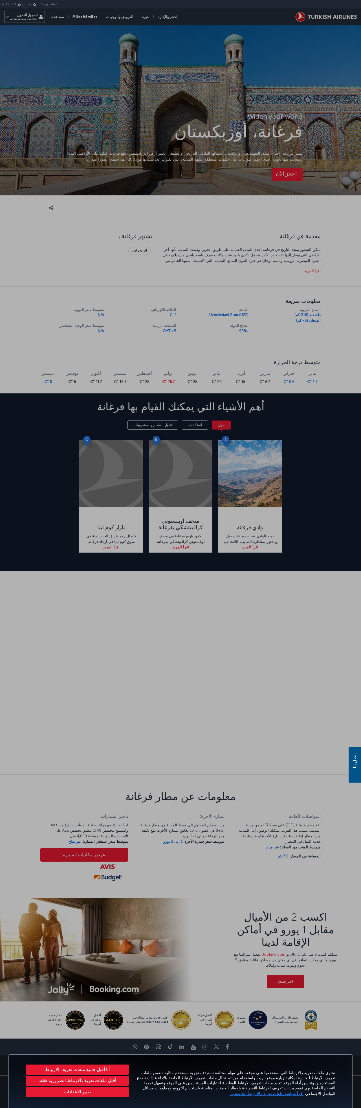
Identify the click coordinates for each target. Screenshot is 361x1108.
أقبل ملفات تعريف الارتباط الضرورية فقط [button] (77, 1080)
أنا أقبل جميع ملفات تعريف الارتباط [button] (77, 1069)
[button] (77, 1092)
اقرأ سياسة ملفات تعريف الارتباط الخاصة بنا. (266, 1093)
